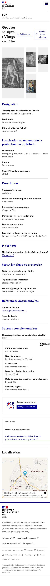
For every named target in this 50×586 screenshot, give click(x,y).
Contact (30, 550)
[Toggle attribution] (45, 492)
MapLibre (7, 493)
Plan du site (15, 559)
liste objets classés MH (13, 310)
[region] (25, 478)
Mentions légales (8, 565)
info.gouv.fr (7, 538)
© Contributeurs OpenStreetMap (29, 495)
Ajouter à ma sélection (42, 34)
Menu (46, 3)
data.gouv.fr (28, 543)
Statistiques (28, 555)
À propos (40, 550)
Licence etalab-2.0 (30, 570)
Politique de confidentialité (25, 565)
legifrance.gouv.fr (10, 543)
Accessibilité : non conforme (12, 550)
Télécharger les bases (13, 555)
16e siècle (6, 255)
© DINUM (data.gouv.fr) (23, 493)
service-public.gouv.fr (26, 538)
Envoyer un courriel (26, 406)
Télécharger (25, 34)
